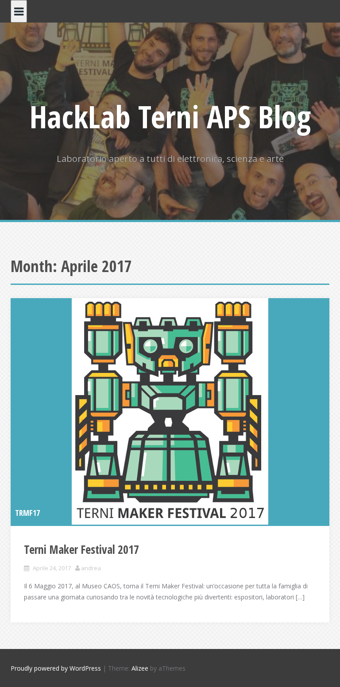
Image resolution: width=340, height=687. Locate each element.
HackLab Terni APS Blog (170, 116)
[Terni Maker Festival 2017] (170, 411)
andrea (91, 568)
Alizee (139, 668)
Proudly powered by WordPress (56, 668)
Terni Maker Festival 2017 (81, 549)
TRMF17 (27, 512)
